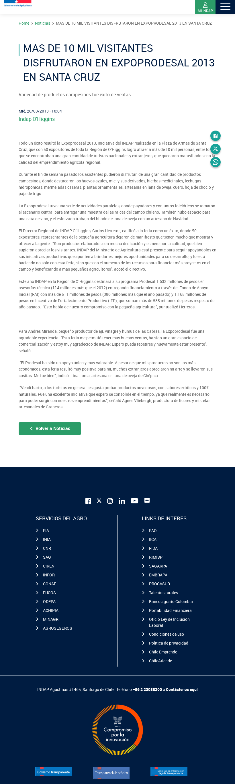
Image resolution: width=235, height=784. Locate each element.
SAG (47, 557)
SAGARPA (158, 566)
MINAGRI (51, 619)
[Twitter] (215, 149)
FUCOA (49, 592)
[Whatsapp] (215, 162)
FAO (153, 530)
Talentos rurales (163, 592)
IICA (152, 539)
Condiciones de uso (166, 634)
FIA (46, 530)
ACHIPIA (50, 610)
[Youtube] (135, 500)
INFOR (49, 575)
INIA (47, 539)
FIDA (153, 548)
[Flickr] (147, 500)
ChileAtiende (160, 660)
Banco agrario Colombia (171, 601)
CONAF (49, 583)
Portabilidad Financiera (170, 610)
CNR (47, 548)
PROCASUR (159, 583)
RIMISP (155, 557)
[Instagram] (110, 500)
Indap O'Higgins (37, 118)
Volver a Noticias (53, 428)
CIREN (48, 566)
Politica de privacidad (168, 643)
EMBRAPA (158, 575)
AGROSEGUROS (57, 628)
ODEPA (49, 601)
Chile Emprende (163, 652)
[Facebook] (215, 136)
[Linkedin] (122, 500)
